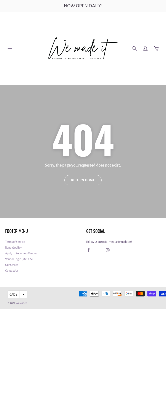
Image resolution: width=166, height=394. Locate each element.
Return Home (83, 180)
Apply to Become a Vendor (21, 253)
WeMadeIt (21, 303)
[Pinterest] (98, 250)
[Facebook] (88, 250)
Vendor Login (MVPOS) (19, 259)
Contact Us (11, 270)
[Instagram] (107, 250)
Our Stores (11, 264)
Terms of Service (15, 241)
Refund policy (13, 247)
